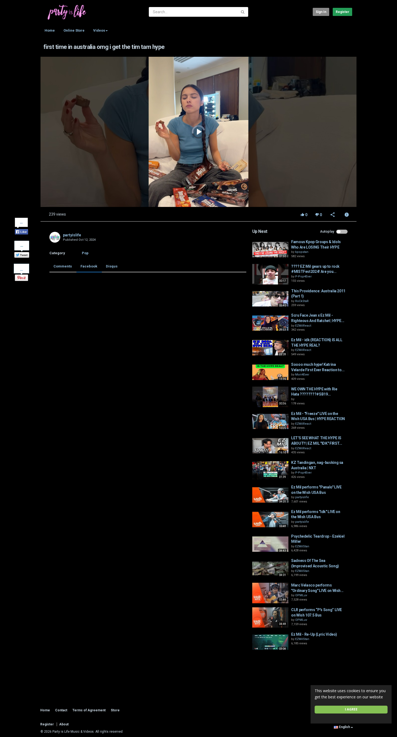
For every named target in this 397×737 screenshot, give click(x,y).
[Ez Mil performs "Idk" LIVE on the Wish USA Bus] (270, 519)
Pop (85, 253)
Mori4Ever (302, 374)
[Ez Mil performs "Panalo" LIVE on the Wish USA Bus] (270, 495)
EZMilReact (303, 325)
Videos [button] (99, 30)
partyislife (72, 235)
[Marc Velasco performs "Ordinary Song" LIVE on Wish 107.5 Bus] (270, 593)
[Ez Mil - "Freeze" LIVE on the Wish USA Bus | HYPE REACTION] (270, 421)
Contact (61, 710)
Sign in (321, 12)
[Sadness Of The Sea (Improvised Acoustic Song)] (270, 568)
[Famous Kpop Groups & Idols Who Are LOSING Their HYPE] (270, 249)
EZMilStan (302, 546)
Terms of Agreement (89, 710)
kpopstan (301, 252)
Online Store (74, 30)
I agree (351, 709)
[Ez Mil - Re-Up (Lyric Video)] (270, 642)
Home (50, 30)
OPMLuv (301, 595)
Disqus (111, 266)
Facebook (88, 266)
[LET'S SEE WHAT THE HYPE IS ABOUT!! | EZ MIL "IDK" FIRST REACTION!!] (270, 445)
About (64, 724)
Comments (62, 266)
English (344, 727)
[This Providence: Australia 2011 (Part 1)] (270, 299)
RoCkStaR (302, 301)
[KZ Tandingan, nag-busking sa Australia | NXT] (270, 470)
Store (115, 710)
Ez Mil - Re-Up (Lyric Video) (314, 634)
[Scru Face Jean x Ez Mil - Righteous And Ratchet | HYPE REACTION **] (270, 323)
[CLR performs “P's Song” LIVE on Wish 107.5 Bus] (270, 617)
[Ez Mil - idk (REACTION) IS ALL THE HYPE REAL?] (270, 347)
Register (342, 12)
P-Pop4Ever (303, 276)
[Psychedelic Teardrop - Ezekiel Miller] (270, 544)
